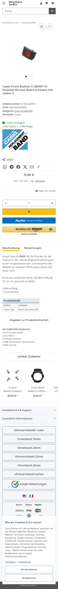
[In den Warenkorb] (29, 211)
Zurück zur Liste (11, 22)
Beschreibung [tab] (11, 248)
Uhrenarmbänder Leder (29, 430)
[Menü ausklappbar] (3, 2)
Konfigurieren (29, 578)
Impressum (10, 562)
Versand (40, 181)
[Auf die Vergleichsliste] (41, 26)
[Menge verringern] (6, 203)
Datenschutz (25, 562)
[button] (41, 3)
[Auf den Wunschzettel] (49, 26)
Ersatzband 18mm (29, 439)
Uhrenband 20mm (29, 447)
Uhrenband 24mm (29, 465)
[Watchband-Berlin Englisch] (25, 496)
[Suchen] (52, 11)
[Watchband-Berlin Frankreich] (32, 496)
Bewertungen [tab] (32, 248)
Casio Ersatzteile (23, 111)
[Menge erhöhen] (52, 203)
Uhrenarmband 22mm (29, 456)
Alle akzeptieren (29, 569)
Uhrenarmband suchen (29, 474)
